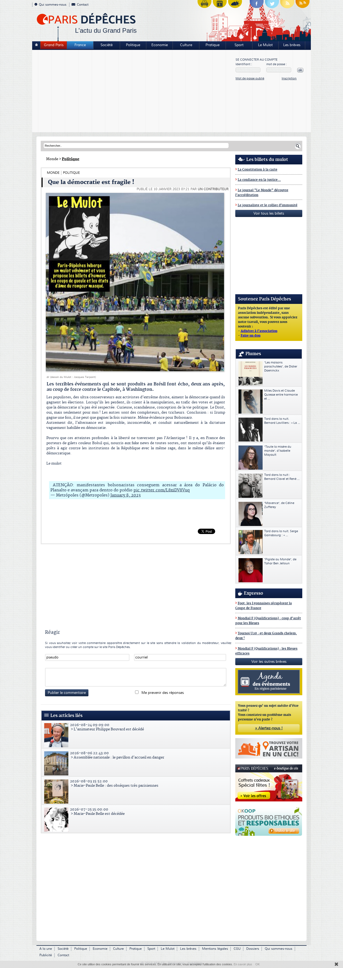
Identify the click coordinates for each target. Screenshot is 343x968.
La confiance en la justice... (259, 180)
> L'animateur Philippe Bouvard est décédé (107, 727)
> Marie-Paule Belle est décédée (97, 811)
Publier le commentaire (67, 693)
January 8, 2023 (125, 495)
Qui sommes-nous (52, 5)
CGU (237, 949)
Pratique (212, 45)
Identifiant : (244, 64)
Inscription (289, 78)
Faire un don (250, 336)
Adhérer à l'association (259, 331)
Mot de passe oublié (250, 78)
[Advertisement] (134, 91)
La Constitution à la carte (257, 170)
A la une (45, 949)
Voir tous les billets (268, 213)
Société (106, 45)
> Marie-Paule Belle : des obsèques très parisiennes (114, 783)
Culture (186, 45)
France (80, 45)
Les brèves (291, 45)
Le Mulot (265, 45)
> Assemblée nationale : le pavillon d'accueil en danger (117, 755)
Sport (239, 45)
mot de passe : (276, 64)
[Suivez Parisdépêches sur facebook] (257, 5)
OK (257, 964)
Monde (52, 159)
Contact (82, 5)
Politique (133, 45)
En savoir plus (243, 964)
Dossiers (252, 949)
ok (300, 70)
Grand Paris (54, 45)
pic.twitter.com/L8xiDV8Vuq (161, 490)
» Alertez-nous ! (269, 728)
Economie (159, 45)
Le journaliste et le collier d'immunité (267, 205)
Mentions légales (215, 949)
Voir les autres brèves (268, 662)
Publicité (45, 955)
